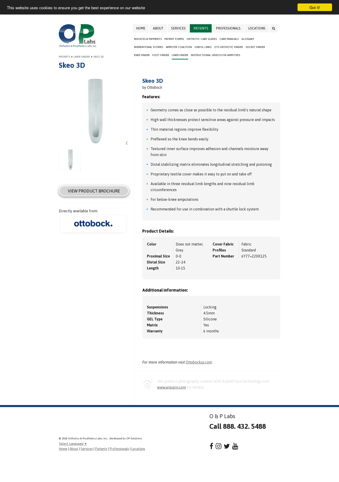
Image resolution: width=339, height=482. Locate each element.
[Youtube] (235, 446)
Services (178, 28)
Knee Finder (142, 55)
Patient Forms (174, 39)
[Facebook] (211, 446)
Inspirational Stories (148, 47)
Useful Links (203, 47)
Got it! (314, 7)
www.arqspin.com (171, 387)
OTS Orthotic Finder (228, 47)
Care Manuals (229, 39)
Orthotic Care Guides (202, 39)
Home (140, 28)
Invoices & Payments (148, 39)
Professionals (228, 28)
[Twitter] (227, 446)
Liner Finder (180, 55)
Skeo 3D (98, 56)
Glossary (247, 39)
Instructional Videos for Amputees (215, 55)
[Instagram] (218, 446)
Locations (256, 28)
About (158, 28)
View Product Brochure (94, 191)
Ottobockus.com (199, 362)
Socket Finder (255, 47)
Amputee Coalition (179, 47)
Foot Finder (160, 55)
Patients (200, 28)
